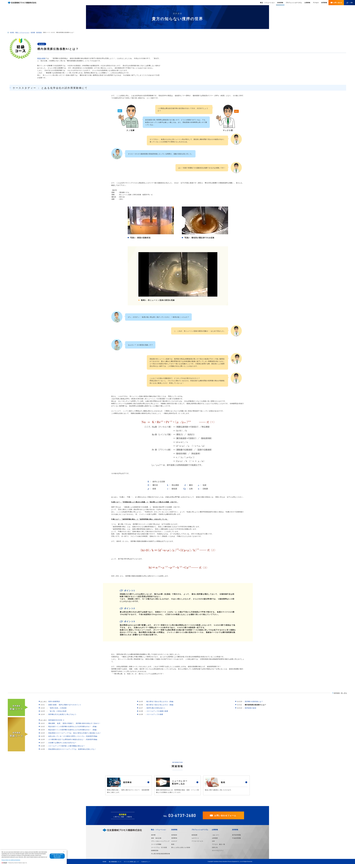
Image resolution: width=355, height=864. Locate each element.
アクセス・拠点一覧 (218, 844)
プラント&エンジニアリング (160, 841)
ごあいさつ (215, 835)
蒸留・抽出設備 (156, 838)
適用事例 (174, 838)
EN (352, 2)
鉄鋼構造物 (154, 850)
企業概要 (215, 838)
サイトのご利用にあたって (131, 861)
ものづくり (195, 838)
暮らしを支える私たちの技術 (180, 847)
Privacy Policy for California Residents (11, 859)
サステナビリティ (218, 850)
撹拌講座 (174, 835)
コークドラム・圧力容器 (159, 847)
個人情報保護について (115, 861)
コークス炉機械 (156, 844)
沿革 (213, 841)
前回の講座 (41, 58)
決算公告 (215, 847)
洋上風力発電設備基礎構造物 (160, 853)
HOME (104, 861)
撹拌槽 (153, 835)
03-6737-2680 (182, 815)
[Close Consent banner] (63, 851)
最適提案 (194, 835)
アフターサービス (197, 841)
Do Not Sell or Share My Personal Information (57, 856)
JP (347, 2)
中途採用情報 (236, 838)
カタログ (174, 841)
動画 (172, 844)
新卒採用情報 (236, 835)
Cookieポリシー (145, 861)
